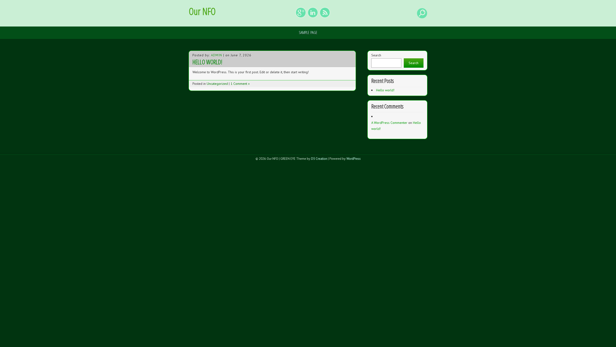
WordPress (353, 159)
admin (216, 55)
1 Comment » (240, 83)
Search (376, 55)
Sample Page (308, 32)
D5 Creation (319, 159)
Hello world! (207, 62)
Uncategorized (217, 83)
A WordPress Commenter (389, 122)
